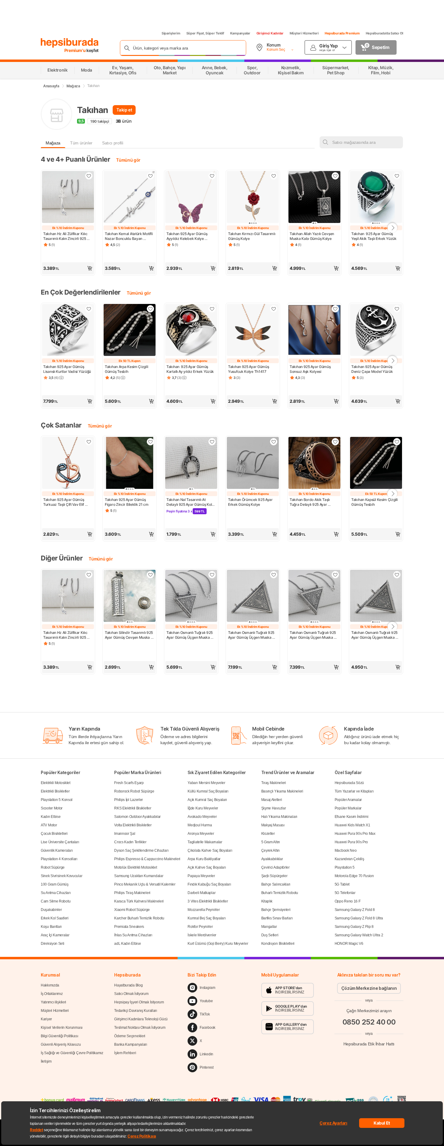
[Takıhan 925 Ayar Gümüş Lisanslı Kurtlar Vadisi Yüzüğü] (68, 330)
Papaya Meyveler (201, 876)
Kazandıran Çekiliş (349, 859)
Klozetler (268, 833)
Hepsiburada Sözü (349, 783)
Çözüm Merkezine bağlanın (369, 988)
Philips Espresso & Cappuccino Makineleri (147, 859)
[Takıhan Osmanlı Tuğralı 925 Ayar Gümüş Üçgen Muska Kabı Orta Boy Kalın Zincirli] (314, 596)
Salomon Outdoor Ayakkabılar (137, 817)
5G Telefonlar (345, 893)
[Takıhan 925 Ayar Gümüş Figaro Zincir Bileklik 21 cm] (130, 463)
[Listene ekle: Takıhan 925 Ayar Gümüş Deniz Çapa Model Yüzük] (397, 308)
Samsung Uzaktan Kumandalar (138, 876)
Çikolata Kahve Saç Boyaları (210, 850)
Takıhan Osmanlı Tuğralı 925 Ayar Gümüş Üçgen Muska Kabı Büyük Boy (251, 635)
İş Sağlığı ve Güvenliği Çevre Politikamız (72, 1053)
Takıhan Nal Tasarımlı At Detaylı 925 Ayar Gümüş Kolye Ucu (191, 502)
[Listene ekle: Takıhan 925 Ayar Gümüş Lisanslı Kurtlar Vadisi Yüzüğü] (88, 308)
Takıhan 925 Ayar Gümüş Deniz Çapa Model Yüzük (372, 369)
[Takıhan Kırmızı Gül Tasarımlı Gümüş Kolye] (253, 197)
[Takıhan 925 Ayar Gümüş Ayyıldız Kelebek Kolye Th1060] (191, 197)
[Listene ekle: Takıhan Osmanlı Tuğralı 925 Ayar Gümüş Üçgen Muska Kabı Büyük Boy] (273, 574)
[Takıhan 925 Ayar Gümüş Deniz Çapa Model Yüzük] (376, 330)
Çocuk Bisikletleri (54, 833)
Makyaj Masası (273, 825)
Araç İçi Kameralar (55, 935)
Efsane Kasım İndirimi (351, 817)
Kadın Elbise (50, 817)
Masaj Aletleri (271, 800)
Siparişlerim (171, 33)
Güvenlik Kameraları (56, 850)
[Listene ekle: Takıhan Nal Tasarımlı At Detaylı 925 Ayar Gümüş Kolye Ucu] (212, 441)
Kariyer (46, 1019)
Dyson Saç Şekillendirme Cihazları (141, 850)
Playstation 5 (345, 867)
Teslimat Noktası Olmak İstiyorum (139, 1027)
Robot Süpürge (53, 867)
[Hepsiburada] (69, 43)
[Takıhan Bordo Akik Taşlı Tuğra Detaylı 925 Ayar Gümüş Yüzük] (314, 463)
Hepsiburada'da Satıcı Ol (384, 33)
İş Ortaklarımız (52, 994)
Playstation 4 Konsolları (59, 859)
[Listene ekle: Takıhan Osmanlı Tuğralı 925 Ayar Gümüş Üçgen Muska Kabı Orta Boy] (397, 574)
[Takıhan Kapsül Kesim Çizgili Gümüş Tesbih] (376, 463)
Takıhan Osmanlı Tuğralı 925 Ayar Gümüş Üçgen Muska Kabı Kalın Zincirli (190, 635)
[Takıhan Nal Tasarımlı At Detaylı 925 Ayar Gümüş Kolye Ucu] (191, 463)
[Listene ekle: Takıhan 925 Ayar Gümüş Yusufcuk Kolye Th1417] (273, 308)
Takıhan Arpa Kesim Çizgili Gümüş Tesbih (127, 369)
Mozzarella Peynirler (204, 910)
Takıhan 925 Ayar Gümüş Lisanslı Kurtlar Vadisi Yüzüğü (67, 369)
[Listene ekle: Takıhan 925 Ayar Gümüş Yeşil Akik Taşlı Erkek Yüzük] (397, 175)
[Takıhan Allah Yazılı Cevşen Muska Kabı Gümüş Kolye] (314, 197)
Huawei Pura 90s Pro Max (355, 833)
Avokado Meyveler (202, 817)
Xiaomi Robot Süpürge (132, 910)
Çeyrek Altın (270, 850)
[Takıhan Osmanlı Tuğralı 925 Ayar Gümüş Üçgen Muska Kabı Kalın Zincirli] (191, 596)
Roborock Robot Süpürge (134, 791)
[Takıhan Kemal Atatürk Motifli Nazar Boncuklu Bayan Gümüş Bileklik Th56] (130, 197)
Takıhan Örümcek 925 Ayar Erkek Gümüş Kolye (251, 502)
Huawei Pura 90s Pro (351, 842)
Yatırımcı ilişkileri (53, 1002)
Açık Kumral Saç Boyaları (207, 800)
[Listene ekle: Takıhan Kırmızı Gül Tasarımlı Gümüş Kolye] (273, 175)
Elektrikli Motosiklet (55, 783)
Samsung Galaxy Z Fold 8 (355, 910)
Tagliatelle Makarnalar (205, 842)
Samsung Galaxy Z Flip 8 (354, 927)
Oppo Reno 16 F (348, 901)
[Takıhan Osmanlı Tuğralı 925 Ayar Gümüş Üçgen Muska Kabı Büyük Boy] (253, 596)
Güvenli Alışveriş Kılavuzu (61, 1044)
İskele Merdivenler (202, 935)
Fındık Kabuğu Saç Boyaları (209, 884)
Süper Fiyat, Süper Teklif (205, 33)
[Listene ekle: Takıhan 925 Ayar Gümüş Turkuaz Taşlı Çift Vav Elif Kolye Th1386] (88, 441)
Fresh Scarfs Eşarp (129, 783)
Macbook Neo (346, 850)
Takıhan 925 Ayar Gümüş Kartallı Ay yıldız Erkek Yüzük (190, 369)
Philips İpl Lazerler (128, 800)
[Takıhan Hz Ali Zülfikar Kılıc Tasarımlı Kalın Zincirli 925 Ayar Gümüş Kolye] (68, 197)
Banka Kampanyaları (130, 1044)
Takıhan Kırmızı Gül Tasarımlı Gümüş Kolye (252, 236)
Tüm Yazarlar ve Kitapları (354, 791)
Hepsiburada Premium (342, 33)
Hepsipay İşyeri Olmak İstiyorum (139, 1002)
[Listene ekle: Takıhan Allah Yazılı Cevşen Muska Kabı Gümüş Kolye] (335, 175)
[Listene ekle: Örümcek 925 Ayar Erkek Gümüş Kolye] (273, 441)
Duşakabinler (51, 910)
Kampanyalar (240, 33)
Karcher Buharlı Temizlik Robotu (139, 918)
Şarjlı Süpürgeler (274, 876)
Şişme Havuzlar (273, 808)
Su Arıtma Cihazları (55, 893)
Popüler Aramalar (348, 800)
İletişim (46, 1061)
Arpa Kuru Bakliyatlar (204, 859)
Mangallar (269, 927)
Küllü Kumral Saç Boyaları (208, 791)
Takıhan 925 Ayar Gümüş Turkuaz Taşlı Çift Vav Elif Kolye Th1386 (64, 502)
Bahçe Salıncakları (276, 884)
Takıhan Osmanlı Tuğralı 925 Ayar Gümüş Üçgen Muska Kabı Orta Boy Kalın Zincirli (313, 635)
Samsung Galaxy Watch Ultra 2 (359, 935)
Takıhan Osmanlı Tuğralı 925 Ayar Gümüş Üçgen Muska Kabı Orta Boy (374, 635)
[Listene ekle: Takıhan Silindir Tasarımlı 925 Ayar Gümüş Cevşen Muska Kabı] (150, 574)
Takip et (124, 109)
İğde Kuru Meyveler (203, 808)
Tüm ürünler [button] (81, 142)
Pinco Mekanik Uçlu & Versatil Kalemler (144, 884)
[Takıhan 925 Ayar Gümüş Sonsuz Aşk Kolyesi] (314, 330)
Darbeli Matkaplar (201, 893)
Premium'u (75, 50)
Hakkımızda (50, 985)
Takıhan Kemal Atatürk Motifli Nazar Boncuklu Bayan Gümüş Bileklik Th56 (129, 236)
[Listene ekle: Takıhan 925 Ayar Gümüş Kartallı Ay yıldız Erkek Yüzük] (212, 308)
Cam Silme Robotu (55, 901)
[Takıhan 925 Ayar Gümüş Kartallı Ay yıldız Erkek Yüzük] (191, 330)
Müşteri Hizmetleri (304, 33)
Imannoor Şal (124, 833)
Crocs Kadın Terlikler (130, 842)
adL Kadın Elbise (127, 943)
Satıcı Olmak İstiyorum (131, 994)
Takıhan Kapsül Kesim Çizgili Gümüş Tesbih (374, 502)
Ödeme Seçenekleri (129, 1036)
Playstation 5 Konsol (56, 800)
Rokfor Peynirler (200, 927)
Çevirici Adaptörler (275, 867)
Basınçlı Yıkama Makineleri (282, 791)
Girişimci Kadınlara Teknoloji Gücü (141, 1019)
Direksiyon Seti (52, 943)
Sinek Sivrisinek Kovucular (61, 876)
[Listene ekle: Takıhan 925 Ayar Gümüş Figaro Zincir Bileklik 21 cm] (150, 441)
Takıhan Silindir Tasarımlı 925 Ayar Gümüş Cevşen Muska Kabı (129, 635)
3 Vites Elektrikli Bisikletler (208, 901)
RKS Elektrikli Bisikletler (132, 808)
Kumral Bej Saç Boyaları (206, 918)
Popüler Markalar (348, 808)
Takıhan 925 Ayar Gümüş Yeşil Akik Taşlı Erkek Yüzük (374, 236)
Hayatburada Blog (128, 985)
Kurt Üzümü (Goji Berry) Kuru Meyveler (218, 943)
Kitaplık (267, 901)
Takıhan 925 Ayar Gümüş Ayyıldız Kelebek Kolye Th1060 (187, 236)
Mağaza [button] (53, 142)
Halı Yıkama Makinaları (279, 817)
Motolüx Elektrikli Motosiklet (135, 867)
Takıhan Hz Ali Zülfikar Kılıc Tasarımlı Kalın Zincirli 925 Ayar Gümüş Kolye (65, 236)
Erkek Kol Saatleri (55, 918)
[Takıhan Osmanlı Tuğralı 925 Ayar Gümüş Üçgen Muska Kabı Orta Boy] (376, 596)
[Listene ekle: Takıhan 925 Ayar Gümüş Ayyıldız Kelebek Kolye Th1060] (212, 175)
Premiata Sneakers (129, 927)
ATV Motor (49, 825)
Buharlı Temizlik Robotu (279, 893)
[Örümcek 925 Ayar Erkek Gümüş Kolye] (253, 463)
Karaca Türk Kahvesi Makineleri (139, 901)
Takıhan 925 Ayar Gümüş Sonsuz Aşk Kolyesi (310, 369)
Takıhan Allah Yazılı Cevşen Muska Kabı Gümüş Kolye (312, 236)
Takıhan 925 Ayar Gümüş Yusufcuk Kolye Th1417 (249, 369)
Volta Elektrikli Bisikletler (133, 825)
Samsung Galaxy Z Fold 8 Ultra (359, 918)
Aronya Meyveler (201, 833)
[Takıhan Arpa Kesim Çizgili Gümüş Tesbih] (130, 330)
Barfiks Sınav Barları (277, 918)
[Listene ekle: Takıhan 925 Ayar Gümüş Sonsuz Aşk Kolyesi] (335, 308)
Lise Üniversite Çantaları (60, 842)
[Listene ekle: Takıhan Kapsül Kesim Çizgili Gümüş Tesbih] (397, 441)
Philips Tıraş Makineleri (132, 893)
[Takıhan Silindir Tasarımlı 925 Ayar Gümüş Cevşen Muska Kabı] (130, 596)
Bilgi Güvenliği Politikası (59, 1036)
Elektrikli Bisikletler (55, 791)
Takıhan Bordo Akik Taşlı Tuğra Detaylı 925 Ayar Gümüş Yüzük (310, 502)
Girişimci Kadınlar (270, 33)
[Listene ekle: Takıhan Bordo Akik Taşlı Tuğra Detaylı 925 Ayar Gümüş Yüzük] (335, 441)
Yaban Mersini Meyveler (206, 783)
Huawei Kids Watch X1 (352, 825)
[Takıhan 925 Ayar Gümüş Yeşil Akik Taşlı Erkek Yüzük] (376, 197)
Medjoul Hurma (200, 825)
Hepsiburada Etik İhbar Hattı (368, 1043)
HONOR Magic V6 (349, 943)
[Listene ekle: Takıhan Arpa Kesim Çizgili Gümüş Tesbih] (150, 308)
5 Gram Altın (270, 842)
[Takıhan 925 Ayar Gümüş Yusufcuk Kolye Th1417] (253, 330)
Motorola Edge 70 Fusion (354, 876)
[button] (68, 268)
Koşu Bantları (51, 927)
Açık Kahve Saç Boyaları (207, 867)
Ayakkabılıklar (272, 859)
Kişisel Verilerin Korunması (61, 1027)
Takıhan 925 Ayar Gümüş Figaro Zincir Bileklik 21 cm (127, 502)
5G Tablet (342, 884)
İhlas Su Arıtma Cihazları (133, 935)
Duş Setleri (269, 935)
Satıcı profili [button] (112, 142)
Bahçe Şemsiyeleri (276, 910)
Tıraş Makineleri (273, 783)
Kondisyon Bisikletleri (277, 943)
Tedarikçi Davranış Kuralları (135, 1011)
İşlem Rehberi (125, 1053)
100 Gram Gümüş (55, 884)
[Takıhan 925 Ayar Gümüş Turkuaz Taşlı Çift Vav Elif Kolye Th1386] (68, 463)
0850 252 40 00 (369, 1022)
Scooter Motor (52, 808)
